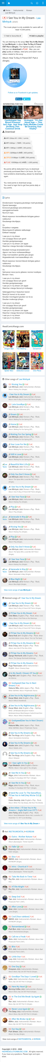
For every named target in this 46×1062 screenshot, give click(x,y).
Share (19, 99)
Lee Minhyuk (10, 13)
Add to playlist (37, 36)
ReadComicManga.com (13, 326)
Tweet (28, 99)
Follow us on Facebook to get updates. (23, 92)
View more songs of (17, 590)
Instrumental (18, 10)
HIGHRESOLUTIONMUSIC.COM (15, 1051)
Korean (29, 10)
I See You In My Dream (31, 598)
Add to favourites (13, 36)
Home (7, 10)
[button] (3, 3)
